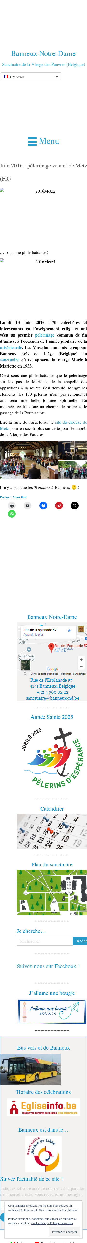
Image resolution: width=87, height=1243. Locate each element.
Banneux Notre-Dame (43, 53)
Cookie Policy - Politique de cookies (52, 1223)
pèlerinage (44, 335)
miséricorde (11, 347)
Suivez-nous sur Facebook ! (48, 966)
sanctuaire (9, 359)
